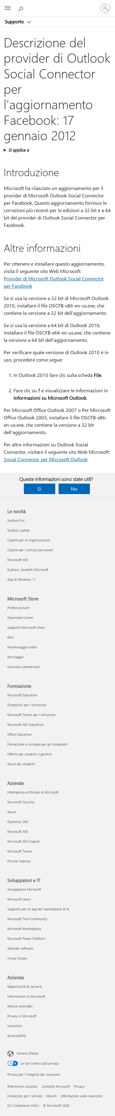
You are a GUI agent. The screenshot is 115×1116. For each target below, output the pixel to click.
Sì (39, 488)
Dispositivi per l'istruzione (26, 704)
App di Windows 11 (21, 579)
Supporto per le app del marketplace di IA (38, 909)
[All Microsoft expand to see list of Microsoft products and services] (7, 8)
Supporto (15, 21)
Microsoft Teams (19, 851)
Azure (11, 811)
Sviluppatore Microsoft (24, 889)
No (74, 488)
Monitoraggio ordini (22, 647)
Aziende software (20, 948)
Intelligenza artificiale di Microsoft (33, 792)
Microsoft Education (22, 695)
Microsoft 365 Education (25, 724)
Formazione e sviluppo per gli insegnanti (37, 744)
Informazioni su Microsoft (26, 996)
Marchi (51, 1096)
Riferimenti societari (22, 1086)
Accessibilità (16, 1035)
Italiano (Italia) (27, 1053)
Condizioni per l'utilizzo (24, 1096)
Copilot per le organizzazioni (28, 540)
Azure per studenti (21, 764)
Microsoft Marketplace (24, 928)
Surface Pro (15, 520)
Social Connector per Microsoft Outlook (46, 459)
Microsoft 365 (17, 559)
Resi (10, 637)
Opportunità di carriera (24, 986)
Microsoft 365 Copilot (23, 841)
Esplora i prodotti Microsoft (27, 569)
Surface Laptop (18, 530)
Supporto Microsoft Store (26, 627)
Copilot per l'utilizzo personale (30, 550)
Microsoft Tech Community (27, 918)
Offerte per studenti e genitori (29, 754)
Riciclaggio (15, 657)
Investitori (14, 1025)
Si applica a (18, 150)
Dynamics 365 (17, 821)
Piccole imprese (19, 861)
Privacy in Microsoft (21, 1016)
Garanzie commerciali (23, 666)
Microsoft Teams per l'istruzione (31, 714)
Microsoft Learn (19, 899)
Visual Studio (17, 958)
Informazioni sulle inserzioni (81, 1096)
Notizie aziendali (20, 1006)
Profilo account (18, 607)
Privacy (79, 1086)
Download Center (20, 617)
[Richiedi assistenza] (21, 8)
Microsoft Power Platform (26, 938)
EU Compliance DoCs (23, 1105)
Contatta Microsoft (56, 1086)
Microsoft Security (20, 802)
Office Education (19, 734)
